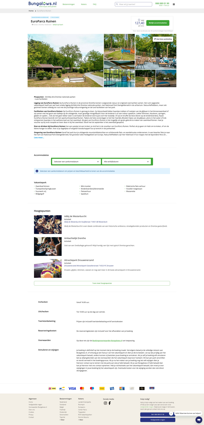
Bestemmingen (69, 4)
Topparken (82, 412)
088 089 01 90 (162, 3)
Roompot (81, 405)
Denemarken (64, 415)
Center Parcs (82, 410)
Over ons (32, 410)
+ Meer (62, 420)
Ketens (84, 4)
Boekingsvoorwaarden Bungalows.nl (107, 340)
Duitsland (63, 405)
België (62, 407)
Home (31, 11)
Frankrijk (62, 410)
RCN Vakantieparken (85, 415)
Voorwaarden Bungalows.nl (38, 407)
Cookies (31, 412)
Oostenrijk (63, 412)
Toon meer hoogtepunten (102, 283)
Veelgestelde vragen (35, 405)
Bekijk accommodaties (158, 23)
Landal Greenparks (84, 402)
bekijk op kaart (58, 25)
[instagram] (105, 403)
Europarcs (81, 407)
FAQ (94, 4)
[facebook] (110, 403)
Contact (31, 417)
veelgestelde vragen (146, 407)
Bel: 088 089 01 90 (157, 415)
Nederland (63, 402)
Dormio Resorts (83, 417)
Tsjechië (62, 417)
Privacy (31, 415)
